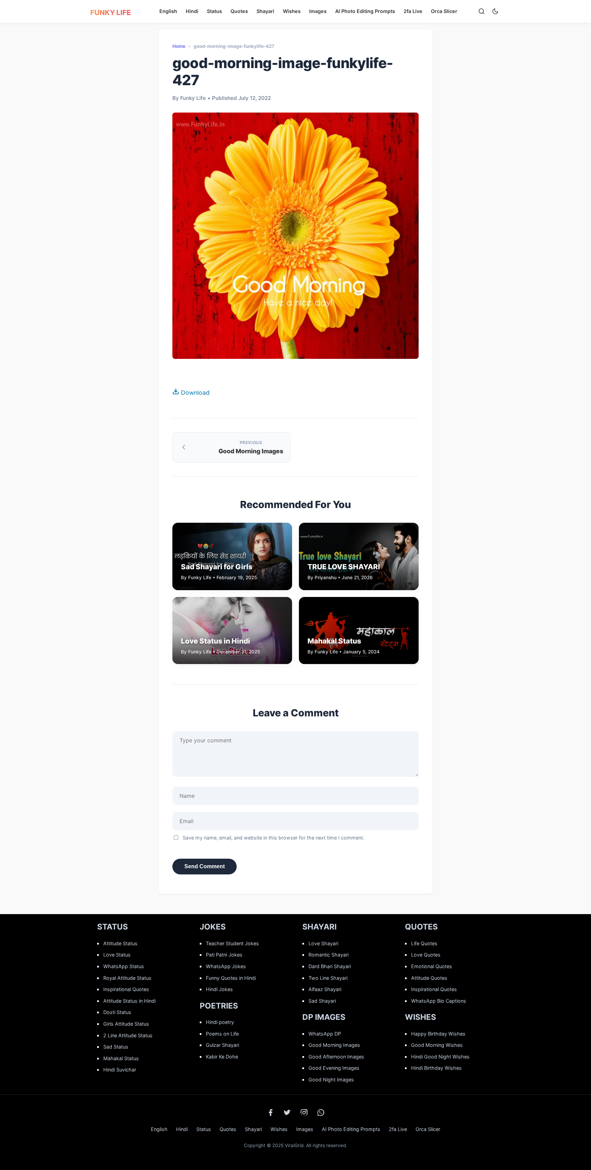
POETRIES (219, 1006)
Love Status (117, 955)
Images (318, 11)
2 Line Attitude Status (128, 1035)
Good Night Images (331, 1079)
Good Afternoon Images (336, 1057)
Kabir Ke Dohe (222, 1057)
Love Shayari (323, 943)
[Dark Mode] (495, 11)
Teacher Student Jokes (232, 943)
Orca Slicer (444, 11)
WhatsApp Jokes (226, 966)
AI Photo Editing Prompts (365, 11)
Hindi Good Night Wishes (440, 1057)
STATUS (112, 927)
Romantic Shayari (328, 955)
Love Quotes (426, 955)
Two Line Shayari (327, 978)
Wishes (292, 11)
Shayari (265, 11)
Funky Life (110, 12)
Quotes (239, 11)
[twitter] (287, 1112)
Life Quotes (424, 943)
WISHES (420, 1017)
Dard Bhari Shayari (329, 966)
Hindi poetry (220, 1022)
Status (214, 11)
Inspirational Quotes (126, 989)
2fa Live (413, 11)
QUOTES (421, 927)
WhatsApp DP (324, 1034)
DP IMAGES (323, 1017)
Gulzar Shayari (222, 1045)
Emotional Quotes (431, 966)
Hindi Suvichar (119, 1069)
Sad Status (115, 1047)
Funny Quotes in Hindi (231, 978)
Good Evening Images (333, 1068)
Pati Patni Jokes (224, 955)
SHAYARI (319, 927)
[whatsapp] (321, 1112)
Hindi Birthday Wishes (436, 1068)
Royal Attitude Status (127, 978)
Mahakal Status (121, 1058)
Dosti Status (117, 1012)
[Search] (481, 11)
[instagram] (304, 1112)
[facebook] (270, 1112)
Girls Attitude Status (126, 1024)
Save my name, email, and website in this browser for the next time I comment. (273, 838)
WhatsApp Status (123, 966)
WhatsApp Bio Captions (438, 1001)
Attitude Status (120, 943)
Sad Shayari (322, 1001)
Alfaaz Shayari (324, 989)
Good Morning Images (334, 1045)
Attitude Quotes (429, 978)
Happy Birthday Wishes (438, 1034)
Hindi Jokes (219, 989)
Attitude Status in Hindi (129, 1001)
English (168, 11)
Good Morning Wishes (437, 1045)
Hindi (192, 11)
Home (178, 46)
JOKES (213, 927)
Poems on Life (222, 1034)
